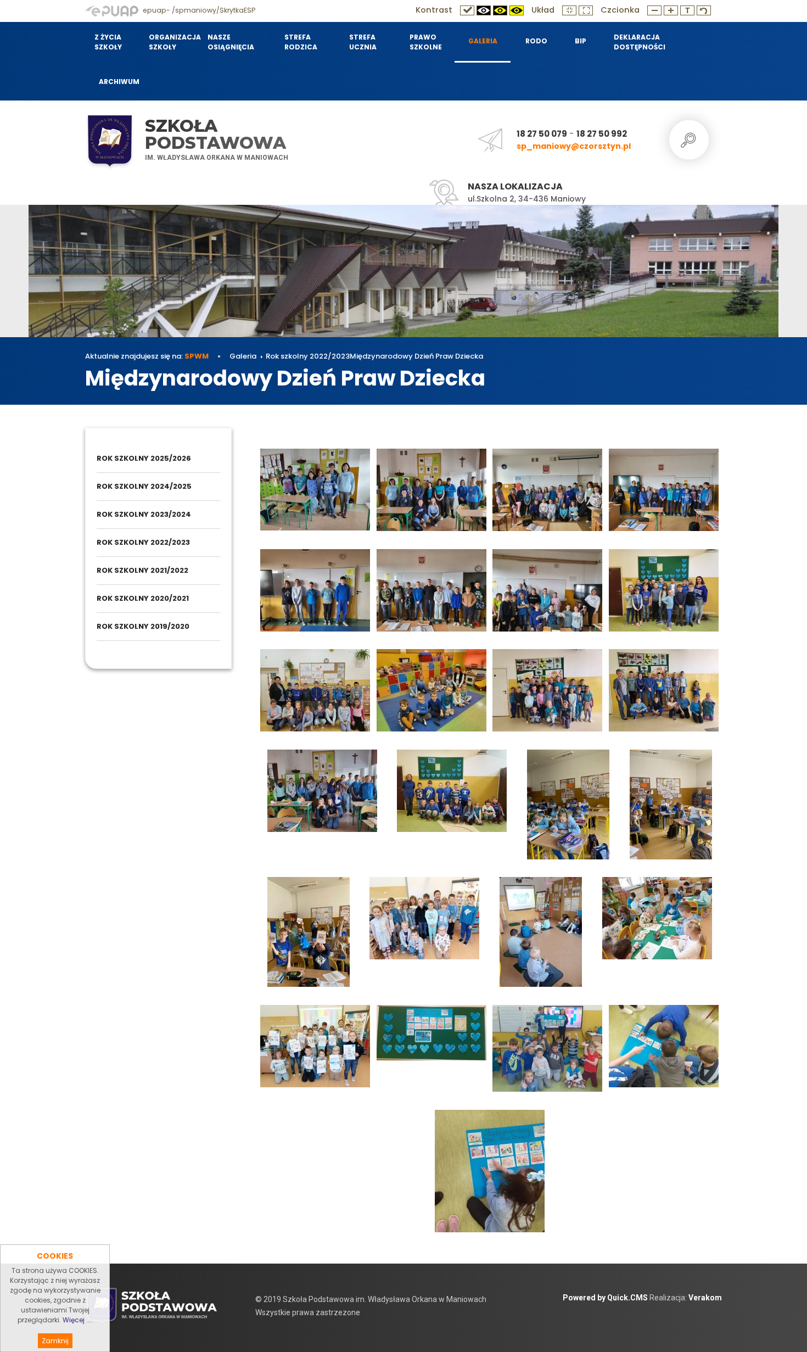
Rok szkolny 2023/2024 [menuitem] (144, 514)
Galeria (242, 356)
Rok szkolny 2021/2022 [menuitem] (142, 570)
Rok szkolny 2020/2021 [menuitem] (143, 598)
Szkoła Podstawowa (215, 134)
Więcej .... (78, 1320)
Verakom (705, 1297)
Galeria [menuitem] (482, 41)
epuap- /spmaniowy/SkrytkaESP (198, 10)
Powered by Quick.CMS (605, 1297)
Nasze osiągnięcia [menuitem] (231, 42)
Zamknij (55, 1340)
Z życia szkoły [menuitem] (108, 42)
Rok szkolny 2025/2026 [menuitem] (144, 458)
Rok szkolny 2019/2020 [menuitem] (143, 626)
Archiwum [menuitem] (119, 81)
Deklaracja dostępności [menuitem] (639, 42)
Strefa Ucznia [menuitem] (363, 42)
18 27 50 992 (601, 133)
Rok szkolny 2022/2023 (308, 356)
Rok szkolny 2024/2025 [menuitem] (144, 486)
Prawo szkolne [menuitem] (426, 42)
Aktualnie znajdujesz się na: (147, 356)
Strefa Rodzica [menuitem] (300, 42)
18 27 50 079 (542, 133)
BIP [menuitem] (580, 41)
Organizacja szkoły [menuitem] (171, 42)
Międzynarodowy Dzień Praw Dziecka (416, 356)
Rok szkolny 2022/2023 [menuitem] (143, 542)
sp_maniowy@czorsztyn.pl (574, 146)
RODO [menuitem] (536, 41)
